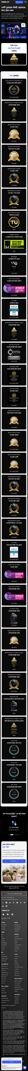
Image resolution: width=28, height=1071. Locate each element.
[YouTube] (17, 902)
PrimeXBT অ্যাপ (18, 926)
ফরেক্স (2, 934)
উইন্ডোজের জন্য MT (18, 987)
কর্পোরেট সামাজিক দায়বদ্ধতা (19, 967)
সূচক (2, 936)
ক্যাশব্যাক (16, 951)
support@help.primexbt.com (12, 899)
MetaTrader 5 (17, 929)
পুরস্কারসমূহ (16, 963)
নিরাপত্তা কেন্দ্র (17, 975)
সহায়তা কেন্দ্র (11, 888)
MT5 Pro (16, 991)
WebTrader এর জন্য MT (19, 989)
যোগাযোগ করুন (13, 861)
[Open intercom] (25, 1068)
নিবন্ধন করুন (20, 2)
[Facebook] (13, 902)
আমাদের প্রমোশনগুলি (4, 998)
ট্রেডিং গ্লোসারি (3, 992)
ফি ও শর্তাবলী (16, 936)
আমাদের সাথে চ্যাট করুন (13, 886)
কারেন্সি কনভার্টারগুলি (4, 956)
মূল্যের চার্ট (3, 954)
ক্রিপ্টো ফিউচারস (3, 924)
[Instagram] (6, 902)
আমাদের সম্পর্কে (17, 956)
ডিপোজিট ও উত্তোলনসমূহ (18, 938)
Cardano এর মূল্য (4, 974)
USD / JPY (3, 978)
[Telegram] (24, 902)
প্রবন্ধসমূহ (3, 990)
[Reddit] (2, 906)
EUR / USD (3, 976)
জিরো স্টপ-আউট (17, 949)
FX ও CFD (3, 926)
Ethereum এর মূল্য (4, 968)
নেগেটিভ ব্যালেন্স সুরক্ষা (18, 944)
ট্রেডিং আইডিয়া (3, 960)
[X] (2, 902)
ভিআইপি (16, 942)
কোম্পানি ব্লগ (17, 969)
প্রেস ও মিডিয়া (17, 965)
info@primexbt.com (10, 897)
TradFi (2, 949)
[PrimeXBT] (5, 2)
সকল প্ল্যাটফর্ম (17, 931)
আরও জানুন (15, 1059)
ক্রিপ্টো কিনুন (3, 929)
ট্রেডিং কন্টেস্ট (3, 1002)
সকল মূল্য (2, 983)
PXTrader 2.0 (17, 924)
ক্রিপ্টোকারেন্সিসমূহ (4, 942)
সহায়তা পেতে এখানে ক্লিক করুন (13, 893)
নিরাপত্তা (16, 940)
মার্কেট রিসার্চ (3, 988)
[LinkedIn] (10, 902)
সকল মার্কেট (3, 947)
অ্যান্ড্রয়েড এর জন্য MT (18, 981)
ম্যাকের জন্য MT (17, 985)
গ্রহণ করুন (12, 1062)
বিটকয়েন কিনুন (17, 996)
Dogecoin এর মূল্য (4, 972)
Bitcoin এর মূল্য (4, 966)
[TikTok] (20, 902)
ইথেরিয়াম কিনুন (17, 999)
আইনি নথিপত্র (17, 973)
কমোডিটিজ (3, 938)
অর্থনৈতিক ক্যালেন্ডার (4, 958)
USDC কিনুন (17, 1003)
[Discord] (6, 906)
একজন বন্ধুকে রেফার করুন (5, 1000)
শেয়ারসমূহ (2, 940)
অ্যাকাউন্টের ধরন (17, 947)
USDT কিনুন (17, 1001)
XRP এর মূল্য (3, 970)
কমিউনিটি (16, 958)
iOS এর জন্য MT (17, 983)
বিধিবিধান (16, 960)
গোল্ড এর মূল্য (3, 981)
